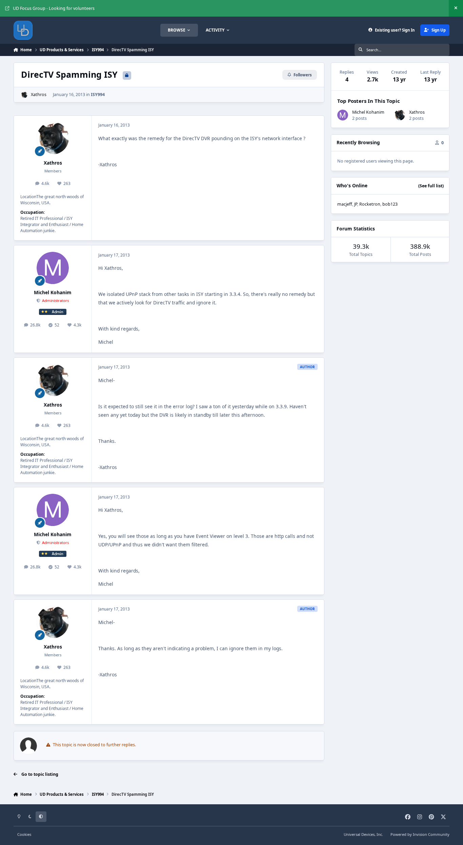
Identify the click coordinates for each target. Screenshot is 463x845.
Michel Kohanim (53, 292)
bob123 (390, 204)
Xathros (38, 94)
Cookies (24, 834)
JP (355, 204)
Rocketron (369, 204)
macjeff (344, 204)
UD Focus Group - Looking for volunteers (54, 8)
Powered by (419, 834)
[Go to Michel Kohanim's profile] (53, 268)
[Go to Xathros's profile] (24, 95)
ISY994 (98, 94)
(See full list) (431, 186)
